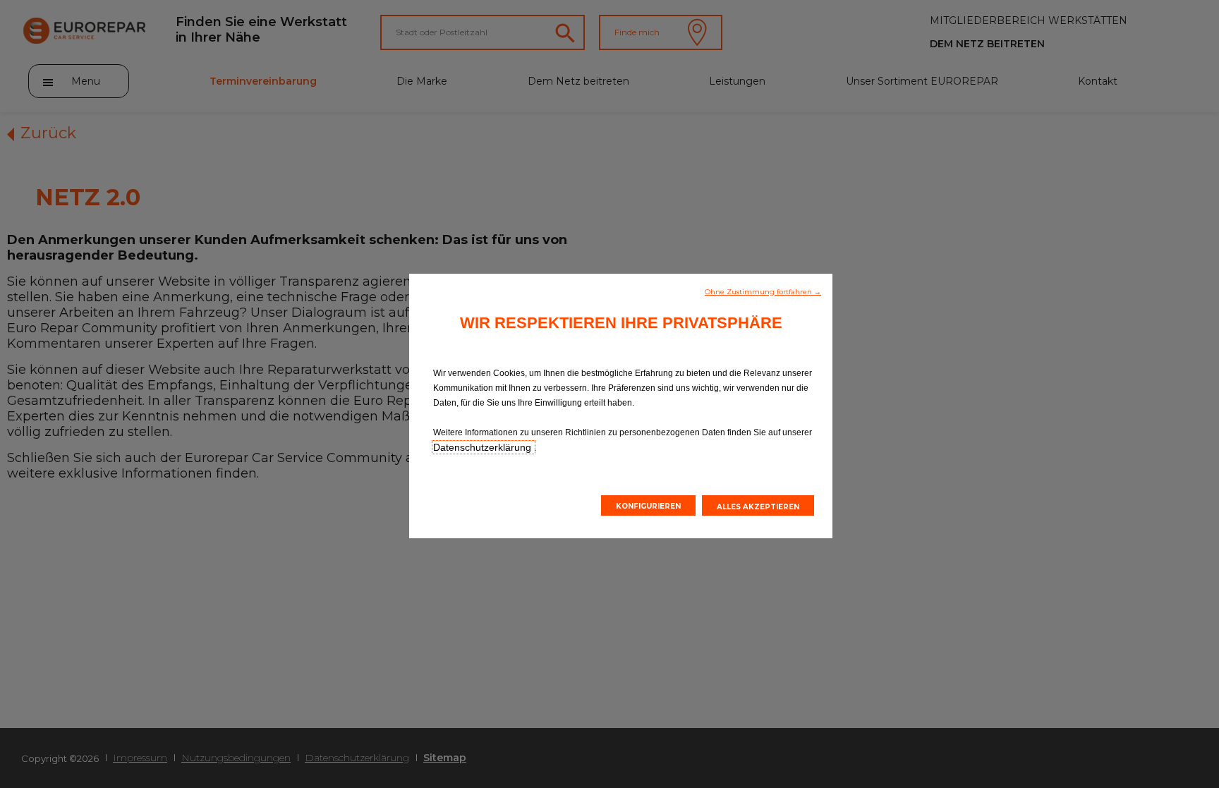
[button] (763, 290)
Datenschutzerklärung (483, 447)
